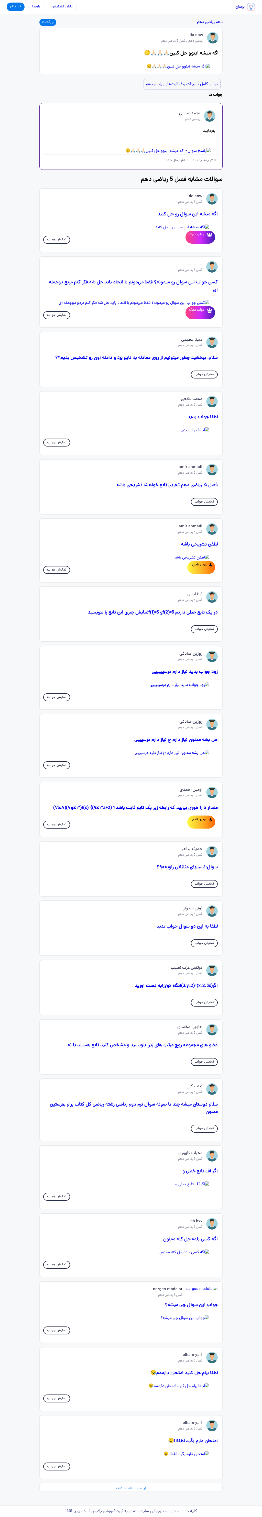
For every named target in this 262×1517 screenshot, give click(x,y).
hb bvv (196, 1221)
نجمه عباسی (189, 113)
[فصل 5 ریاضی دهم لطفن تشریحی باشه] (131, 558)
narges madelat (167, 1289)
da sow (196, 35)
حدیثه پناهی (191, 849)
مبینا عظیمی (191, 340)
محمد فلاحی (191, 399)
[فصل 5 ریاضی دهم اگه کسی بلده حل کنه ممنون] (131, 1253)
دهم (219, 22)
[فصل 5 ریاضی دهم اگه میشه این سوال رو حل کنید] (131, 228)
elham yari (192, 1355)
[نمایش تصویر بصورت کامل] (131, 67)
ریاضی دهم (206, 22)
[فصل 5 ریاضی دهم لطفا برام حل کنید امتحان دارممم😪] (131, 1386)
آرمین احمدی (191, 790)
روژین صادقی (190, 654)
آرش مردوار (192, 908)
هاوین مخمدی (189, 1027)
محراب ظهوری (190, 1153)
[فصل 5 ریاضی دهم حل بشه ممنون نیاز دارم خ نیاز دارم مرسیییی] (131, 753)
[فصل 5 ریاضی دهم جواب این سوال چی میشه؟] (131, 1318)
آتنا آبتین (194, 594)
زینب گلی (194, 1086)
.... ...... (195, 264)
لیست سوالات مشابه (131, 1488)
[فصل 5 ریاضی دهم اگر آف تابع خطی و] (131, 1184)
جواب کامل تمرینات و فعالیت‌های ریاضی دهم (182, 84)
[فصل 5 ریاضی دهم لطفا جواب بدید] (131, 430)
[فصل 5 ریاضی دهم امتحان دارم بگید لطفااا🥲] (131, 1454)
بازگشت (48, 22)
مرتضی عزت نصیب (186, 968)
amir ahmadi (190, 467)
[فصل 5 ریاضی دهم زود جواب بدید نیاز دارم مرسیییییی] (131, 685)
